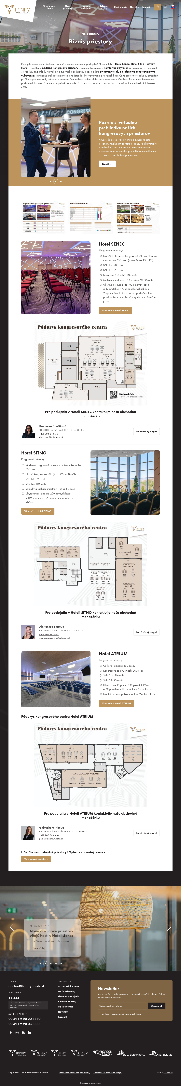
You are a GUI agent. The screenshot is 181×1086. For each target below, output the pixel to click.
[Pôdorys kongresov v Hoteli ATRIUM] (90, 765)
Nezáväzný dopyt (146, 431)
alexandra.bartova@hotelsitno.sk (54, 637)
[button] (28, 134)
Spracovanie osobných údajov (107, 1072)
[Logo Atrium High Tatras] (79, 1053)
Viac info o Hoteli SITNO (37, 511)
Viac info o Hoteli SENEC (115, 310)
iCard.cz (168, 1072)
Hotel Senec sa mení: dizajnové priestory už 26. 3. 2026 (53, 931)
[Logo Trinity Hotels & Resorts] (17, 1053)
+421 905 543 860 (49, 835)
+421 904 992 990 (49, 634)
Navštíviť (107, 163)
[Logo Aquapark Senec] (102, 1053)
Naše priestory (90, 34)
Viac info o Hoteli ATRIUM (116, 703)
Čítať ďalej (40, 948)
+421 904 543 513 (48, 433)
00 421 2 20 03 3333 (24, 1024)
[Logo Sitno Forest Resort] (58, 1053)
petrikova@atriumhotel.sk (51, 838)
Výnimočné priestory (36, 859)
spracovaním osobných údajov (128, 1013)
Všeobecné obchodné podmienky (74, 1072)
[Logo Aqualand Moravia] (131, 1053)
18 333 (13, 998)
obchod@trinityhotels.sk (26, 986)
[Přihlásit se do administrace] (178, 1083)
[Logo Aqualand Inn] (160, 1053)
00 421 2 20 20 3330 (24, 1019)
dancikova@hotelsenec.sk (51, 437)
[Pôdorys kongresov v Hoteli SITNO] (90, 564)
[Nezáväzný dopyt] (157, 7)
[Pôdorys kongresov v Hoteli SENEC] (90, 363)
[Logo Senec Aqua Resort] (39, 1053)
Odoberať (156, 1005)
